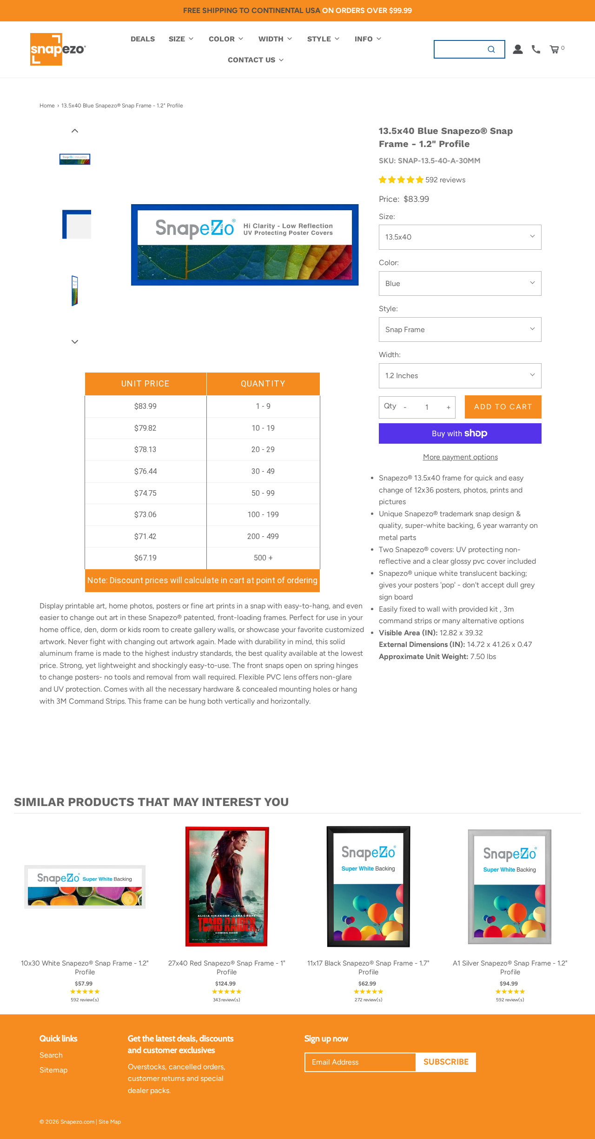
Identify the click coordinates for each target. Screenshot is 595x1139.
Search (51, 1055)
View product (85, 896)
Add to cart (503, 406)
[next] (571, 912)
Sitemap (53, 1070)
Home (47, 105)
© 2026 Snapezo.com (67, 1122)
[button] (74, 130)
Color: (389, 262)
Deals (143, 38)
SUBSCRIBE (446, 1062)
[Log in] (517, 49)
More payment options (460, 457)
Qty (390, 405)
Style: (388, 308)
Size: (387, 216)
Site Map (110, 1122)
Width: (390, 354)
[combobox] (457, 49)
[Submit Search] (491, 49)
